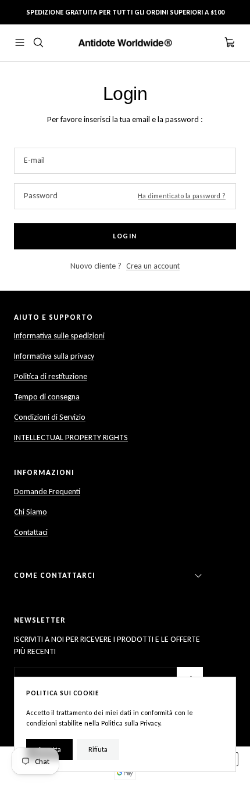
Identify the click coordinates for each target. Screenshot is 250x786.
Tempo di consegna (47, 397)
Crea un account (153, 266)
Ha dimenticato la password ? (182, 196)
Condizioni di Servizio (49, 417)
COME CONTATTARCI (54, 575)
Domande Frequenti (47, 491)
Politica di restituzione (50, 376)
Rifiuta (98, 749)
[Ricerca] (38, 42)
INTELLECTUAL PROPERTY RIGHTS (71, 437)
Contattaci (31, 532)
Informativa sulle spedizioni (59, 336)
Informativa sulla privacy (54, 356)
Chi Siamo (30, 512)
